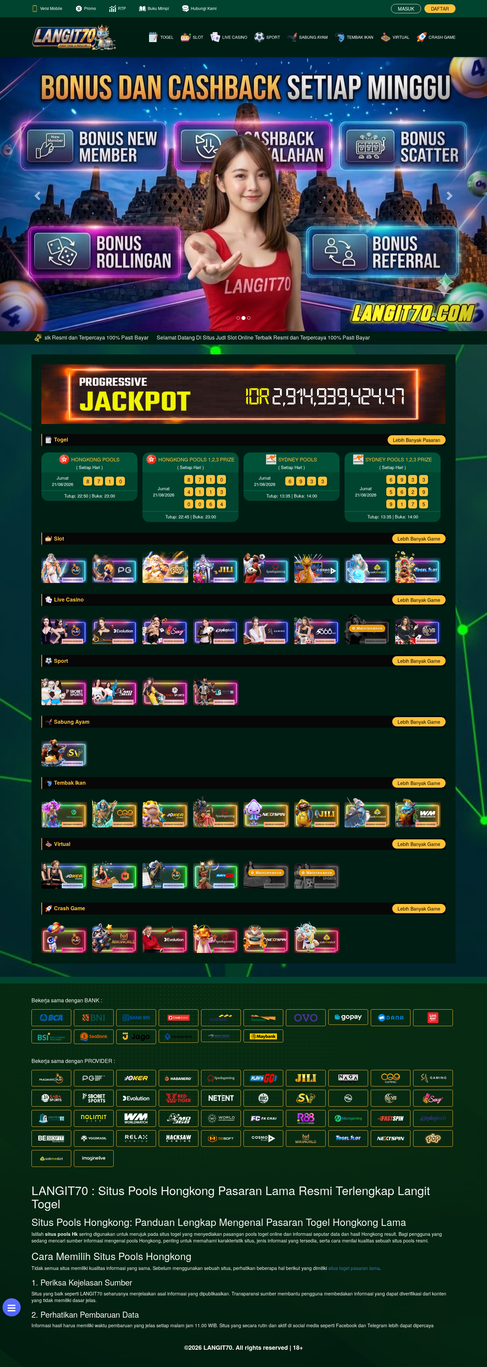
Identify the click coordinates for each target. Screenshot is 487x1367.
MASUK (406, 8)
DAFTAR (440, 8)
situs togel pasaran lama (354, 1268)
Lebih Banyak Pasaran (416, 440)
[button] (36, 193)
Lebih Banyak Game (419, 538)
